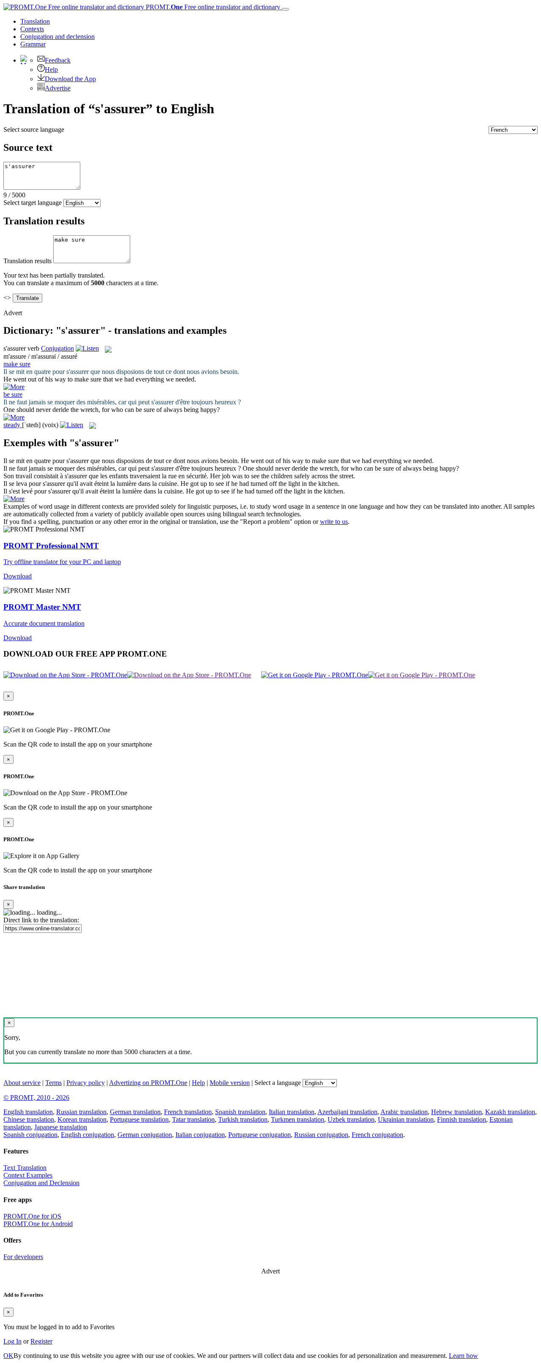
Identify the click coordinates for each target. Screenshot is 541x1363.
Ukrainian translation (406, 1119)
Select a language (277, 1082)
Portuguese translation (139, 1119)
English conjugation (87, 1134)
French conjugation (377, 1134)
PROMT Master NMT (42, 606)
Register (41, 1341)
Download (17, 576)
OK (8, 1355)
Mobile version (230, 1082)
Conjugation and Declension (41, 1182)
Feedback (58, 60)
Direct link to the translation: (41, 920)
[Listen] (87, 348)
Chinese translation (28, 1119)
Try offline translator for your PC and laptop (62, 561)
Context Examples (27, 1175)
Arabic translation (404, 1111)
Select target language (32, 202)
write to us (334, 521)
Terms (53, 1082)
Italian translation (291, 1111)
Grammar (33, 44)
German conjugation (144, 1134)
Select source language (33, 129)
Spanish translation (240, 1111)
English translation (28, 1111)
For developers (23, 1256)
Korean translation (82, 1119)
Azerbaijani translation (347, 1111)
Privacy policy (85, 1082)
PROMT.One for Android (38, 1223)
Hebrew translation (456, 1111)
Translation (35, 21)
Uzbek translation (351, 1119)
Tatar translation (193, 1119)
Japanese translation (60, 1127)
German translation (135, 1111)
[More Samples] (14, 386)
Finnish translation (461, 1119)
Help (51, 69)
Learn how (463, 1355)
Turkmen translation (297, 1119)
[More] (14, 498)
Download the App (70, 78)
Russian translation (81, 1111)
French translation (188, 1111)
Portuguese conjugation (259, 1134)
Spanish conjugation (30, 1134)
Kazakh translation (510, 1111)
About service (22, 1082)
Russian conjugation (321, 1134)
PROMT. (212, 7)
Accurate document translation (44, 623)
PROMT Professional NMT (51, 545)
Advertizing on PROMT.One (148, 1082)
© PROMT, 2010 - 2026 (36, 1097)
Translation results (27, 260)
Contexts (32, 29)
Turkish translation (243, 1119)
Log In (12, 1341)
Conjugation (57, 36)
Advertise (58, 88)
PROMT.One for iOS (32, 1216)
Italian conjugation (200, 1134)
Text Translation (24, 1167)
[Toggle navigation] (285, 9)
